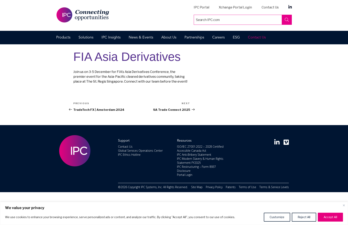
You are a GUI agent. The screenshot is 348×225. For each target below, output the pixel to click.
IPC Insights (111, 37)
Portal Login (184, 175)
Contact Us (270, 7)
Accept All (330, 217)
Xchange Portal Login (235, 7)
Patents (231, 187)
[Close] (343, 205)
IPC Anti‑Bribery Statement (194, 155)
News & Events (141, 37)
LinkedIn (290, 6)
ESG (236, 37)
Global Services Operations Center (140, 150)
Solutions (86, 37)
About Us (168, 37)
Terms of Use (247, 187)
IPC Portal (201, 7)
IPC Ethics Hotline (129, 155)
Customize (277, 217)
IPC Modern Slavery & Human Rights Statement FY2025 (200, 161)
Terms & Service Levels (274, 187)
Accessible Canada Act (191, 150)
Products (63, 37)
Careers (218, 37)
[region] (174, 213)
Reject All (304, 217)
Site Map (197, 187)
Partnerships (194, 37)
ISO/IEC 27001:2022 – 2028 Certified (200, 146)
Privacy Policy (214, 187)
